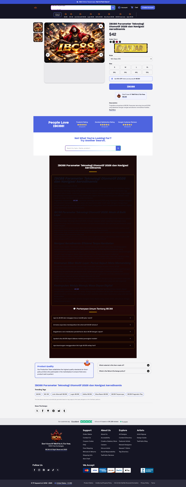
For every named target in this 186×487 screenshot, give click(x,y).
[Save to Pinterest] (53, 410)
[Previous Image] (47, 55)
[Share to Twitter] (37, 410)
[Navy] (120, 42)
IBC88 (131, 86)
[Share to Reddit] (59, 410)
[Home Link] (35, 7)
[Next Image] (101, 55)
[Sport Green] (111, 42)
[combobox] (81, 7)
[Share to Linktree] (48, 410)
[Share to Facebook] (42, 410)
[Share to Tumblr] (64, 410)
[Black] (114, 42)
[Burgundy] (117, 42)
